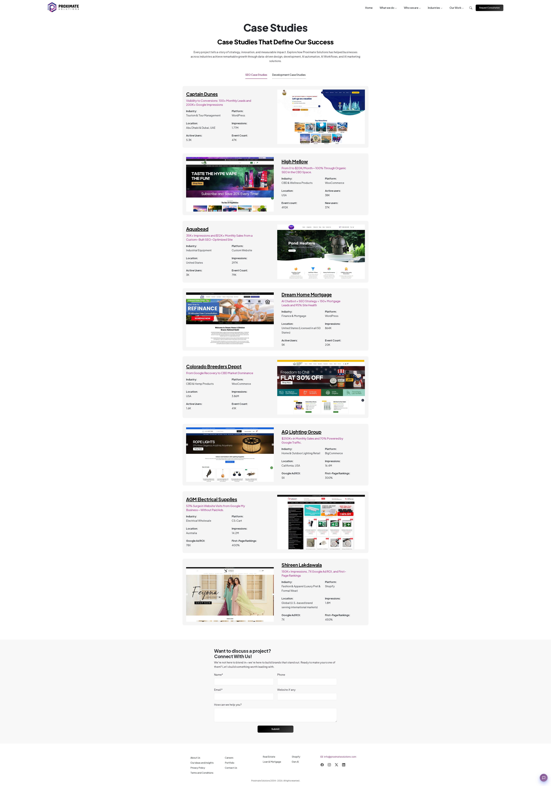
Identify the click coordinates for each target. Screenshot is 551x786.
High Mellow (295, 161)
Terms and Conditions (201, 772)
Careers (229, 757)
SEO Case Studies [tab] (256, 74)
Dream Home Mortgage (307, 294)
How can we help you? (228, 704)
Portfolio (229, 762)
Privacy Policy (197, 767)
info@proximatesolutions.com (340, 756)
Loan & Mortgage (272, 761)
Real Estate (269, 756)
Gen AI (295, 761)
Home (368, 7)
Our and (202, 762)
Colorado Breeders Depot (213, 366)
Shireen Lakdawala (302, 565)
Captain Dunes (202, 94)
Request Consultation (489, 7)
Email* (218, 689)
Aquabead (197, 229)
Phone (281, 674)
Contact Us (231, 767)
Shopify (296, 756)
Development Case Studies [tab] (289, 74)
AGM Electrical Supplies (211, 499)
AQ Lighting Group (301, 432)
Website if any (286, 689)
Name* (218, 674)
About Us (195, 757)
